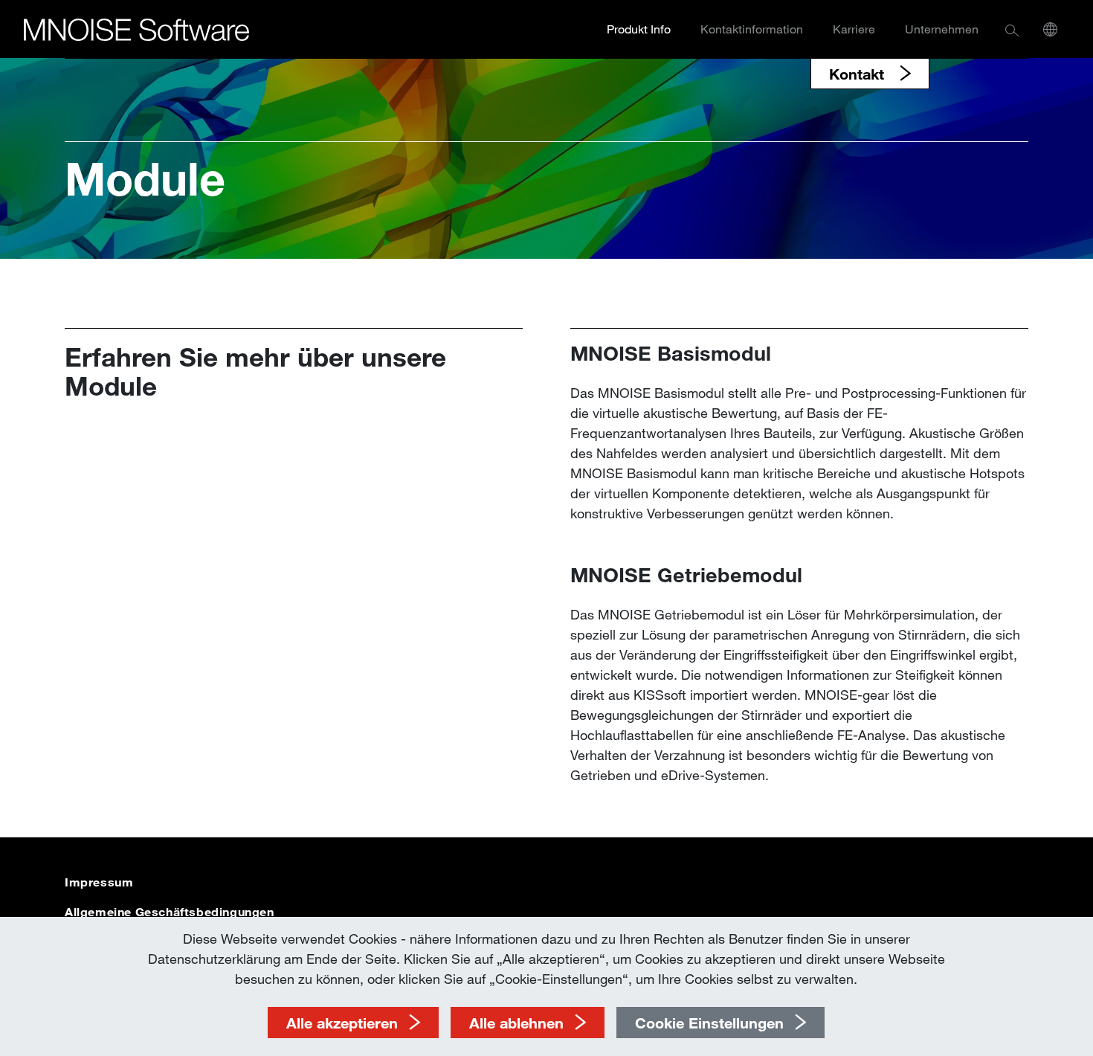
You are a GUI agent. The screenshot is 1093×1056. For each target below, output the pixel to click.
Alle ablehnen (516, 1022)
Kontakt (859, 74)
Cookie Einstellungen (709, 1022)
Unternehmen (941, 29)
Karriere (854, 29)
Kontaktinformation (751, 29)
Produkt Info (639, 29)
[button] (1012, 29)
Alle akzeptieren (342, 1022)
